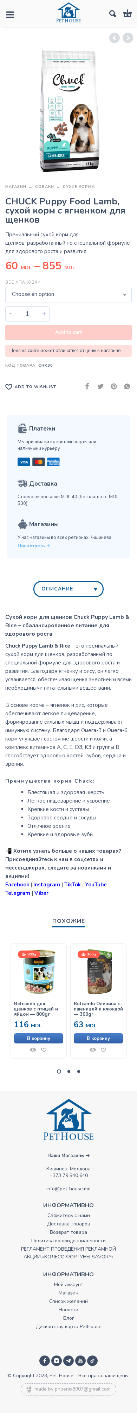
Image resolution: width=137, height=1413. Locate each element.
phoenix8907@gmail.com (83, 1389)
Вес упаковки (23, 282)
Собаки (44, 186)
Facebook (17, 884)
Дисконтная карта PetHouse (69, 1326)
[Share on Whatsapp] (125, 386)
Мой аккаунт (68, 1284)
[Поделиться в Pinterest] (111, 386)
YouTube (96, 884)
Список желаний (68, 1301)
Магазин (15, 186)
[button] (38, 1038)
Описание (57, 589)
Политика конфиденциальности (68, 1240)
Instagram (46, 884)
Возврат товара (68, 1232)
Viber (41, 893)
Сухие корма (79, 186)
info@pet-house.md (68, 1188)
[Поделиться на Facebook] (85, 386)
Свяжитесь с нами (68, 1215)
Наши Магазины (66, 1155)
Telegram (17, 893)
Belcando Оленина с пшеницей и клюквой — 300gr (98, 1009)
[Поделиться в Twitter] (98, 386)
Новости (68, 1309)
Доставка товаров (68, 1224)
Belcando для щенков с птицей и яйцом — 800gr (36, 1009)
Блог (68, 1318)
